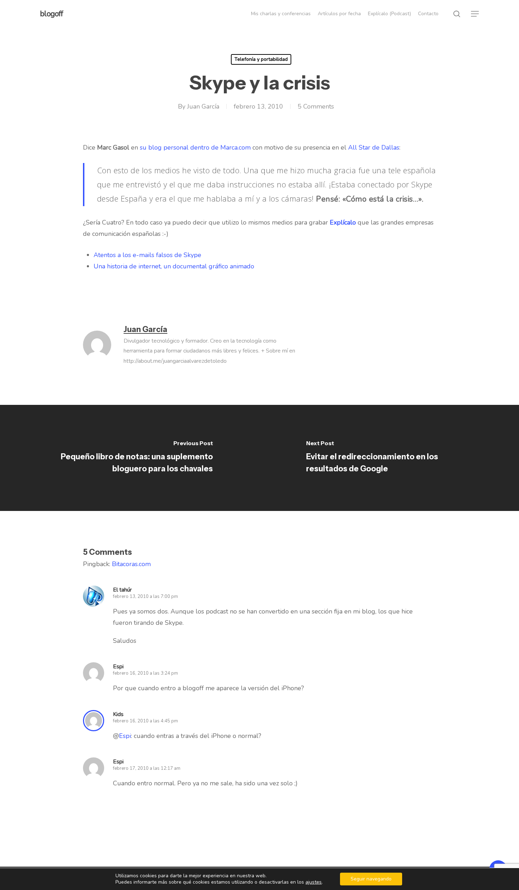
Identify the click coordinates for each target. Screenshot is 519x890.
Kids (118, 714)
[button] (475, 14)
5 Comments (316, 106)
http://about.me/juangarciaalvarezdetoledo (175, 361)
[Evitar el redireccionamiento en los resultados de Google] (389, 458)
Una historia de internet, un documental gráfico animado (174, 266)
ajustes (313, 882)
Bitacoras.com (131, 564)
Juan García (203, 106)
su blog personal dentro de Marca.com (195, 147)
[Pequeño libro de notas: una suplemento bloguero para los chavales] (130, 458)
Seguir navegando (371, 879)
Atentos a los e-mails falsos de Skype (147, 255)
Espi (125, 736)
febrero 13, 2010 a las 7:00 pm (145, 596)
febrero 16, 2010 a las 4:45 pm (145, 721)
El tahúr (122, 590)
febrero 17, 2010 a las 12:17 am (146, 768)
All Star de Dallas (373, 147)
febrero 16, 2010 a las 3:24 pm (145, 673)
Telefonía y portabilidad (261, 59)
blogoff (51, 14)
